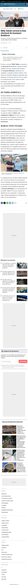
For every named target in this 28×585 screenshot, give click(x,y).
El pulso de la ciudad (6, 498)
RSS (2, 550)
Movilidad (3, 493)
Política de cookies (6, 557)
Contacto (3, 547)
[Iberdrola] (21, 9)
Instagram (4, 572)
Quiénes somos (5, 545)
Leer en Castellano (4, 6)
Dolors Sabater (19, 73)
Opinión (3, 507)
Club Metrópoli (5, 537)
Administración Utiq (6, 559)
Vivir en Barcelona (6, 496)
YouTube (3, 577)
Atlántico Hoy (5, 530)
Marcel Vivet (17, 77)
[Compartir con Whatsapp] (7, 203)
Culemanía (4, 525)
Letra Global (4, 527)
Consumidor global (6, 532)
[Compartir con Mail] (13, 203)
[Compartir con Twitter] (4, 203)
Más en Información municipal (12, 422)
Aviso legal (4, 552)
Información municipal (7, 510)
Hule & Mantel (5, 534)
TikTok (3, 574)
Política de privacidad (6, 554)
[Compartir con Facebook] (2, 203)
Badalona (5, 47)
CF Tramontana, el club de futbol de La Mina (14, 1)
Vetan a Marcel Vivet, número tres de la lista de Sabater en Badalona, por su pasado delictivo (13, 59)
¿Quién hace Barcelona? (7, 500)
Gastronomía (4, 503)
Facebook (3, 570)
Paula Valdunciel (5, 50)
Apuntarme (23, 361)
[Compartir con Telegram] (10, 203)
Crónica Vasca (5, 523)
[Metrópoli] (14, 4)
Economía (3, 505)
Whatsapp (3, 579)
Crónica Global (5, 520)
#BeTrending (4, 512)
